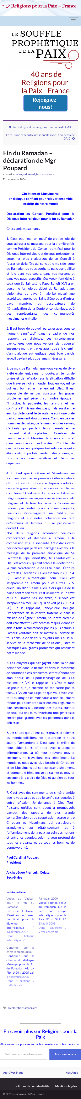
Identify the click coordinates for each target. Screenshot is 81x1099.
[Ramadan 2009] (54, 915)
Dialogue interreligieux (28, 174)
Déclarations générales (22, 1008)
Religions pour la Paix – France (43, 6)
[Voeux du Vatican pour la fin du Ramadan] (22, 919)
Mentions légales (66, 1086)
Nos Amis (71, 1072)
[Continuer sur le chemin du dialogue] (22, 966)
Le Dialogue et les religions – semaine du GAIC (42, 127)
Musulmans (48, 174)
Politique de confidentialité (32, 1086)
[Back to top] (71, 1089)
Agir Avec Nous (13, 1072)
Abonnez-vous (65, 1054)
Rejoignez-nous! (45, 103)
